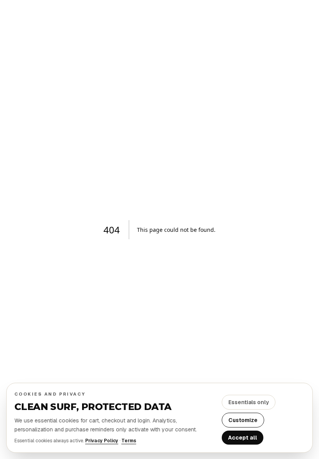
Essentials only (248, 402)
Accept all (242, 437)
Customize (243, 420)
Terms (128, 441)
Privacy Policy (101, 441)
